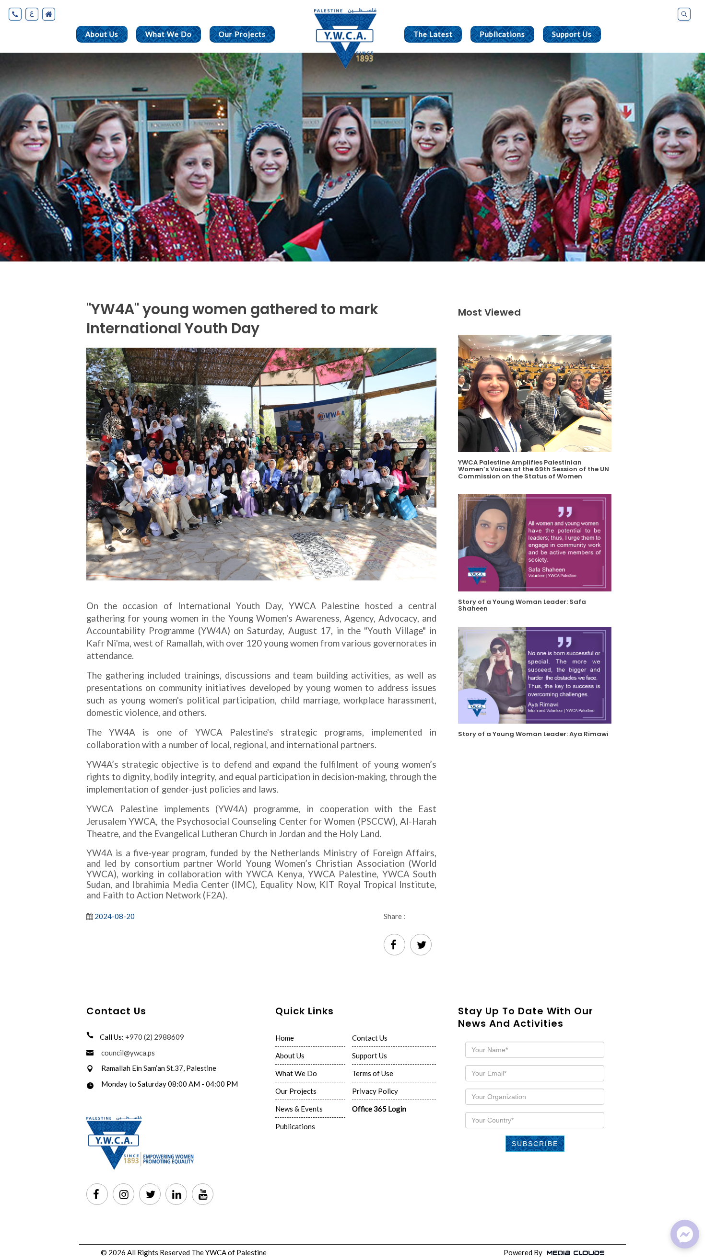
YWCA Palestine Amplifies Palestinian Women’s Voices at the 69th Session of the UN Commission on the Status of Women (533, 469)
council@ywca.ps (128, 1052)
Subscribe (535, 1143)
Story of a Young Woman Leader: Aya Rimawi (533, 733)
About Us (101, 34)
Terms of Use (372, 1073)
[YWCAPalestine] (684, 1234)
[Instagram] (123, 1195)
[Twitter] (421, 945)
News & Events (299, 1108)
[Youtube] (202, 1195)
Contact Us (370, 1037)
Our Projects (242, 34)
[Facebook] (394, 945)
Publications (502, 34)
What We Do (168, 34)
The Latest (433, 34)
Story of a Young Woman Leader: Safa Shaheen (522, 605)
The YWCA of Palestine (229, 1252)
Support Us (572, 34)
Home (284, 1037)
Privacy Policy (375, 1091)
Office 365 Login (379, 1108)
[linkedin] (176, 1195)
